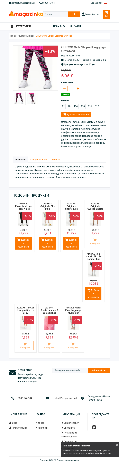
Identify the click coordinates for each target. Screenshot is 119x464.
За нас (40, 422)
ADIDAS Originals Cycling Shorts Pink (95, 207)
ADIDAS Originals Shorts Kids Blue (71, 207)
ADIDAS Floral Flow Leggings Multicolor (73, 310)
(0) (106, 16)
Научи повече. (106, 453)
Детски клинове (26, 36)
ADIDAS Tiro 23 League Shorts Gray (25, 310)
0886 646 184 (48, 3)
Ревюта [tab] (56, 159)
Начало (14, 36)
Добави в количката (77, 114)
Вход (14, 422)
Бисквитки (69, 427)
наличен (65, 95)
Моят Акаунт (92, 14)
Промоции (59, 26)
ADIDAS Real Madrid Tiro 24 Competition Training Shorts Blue (93, 259)
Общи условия (71, 422)
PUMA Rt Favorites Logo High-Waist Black (23, 207)
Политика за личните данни (69, 434)
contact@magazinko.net (23, 3)
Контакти (75, 26)
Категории (23, 26)
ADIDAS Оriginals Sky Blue (47, 206)
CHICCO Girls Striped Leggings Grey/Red (54, 36)
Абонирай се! (99, 370)
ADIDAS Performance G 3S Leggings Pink (49, 311)
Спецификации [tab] (38, 159)
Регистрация (19, 427)
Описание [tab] (20, 159)
